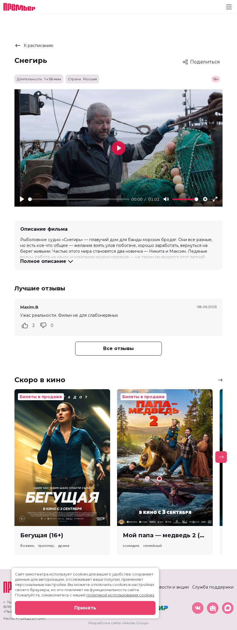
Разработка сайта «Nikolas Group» (118, 623)
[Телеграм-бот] (213, 608)
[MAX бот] (228, 608)
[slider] (78, 199)
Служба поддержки (213, 587)
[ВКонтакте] (197, 608)
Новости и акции (171, 587)
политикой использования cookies (120, 595)
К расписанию (38, 45)
